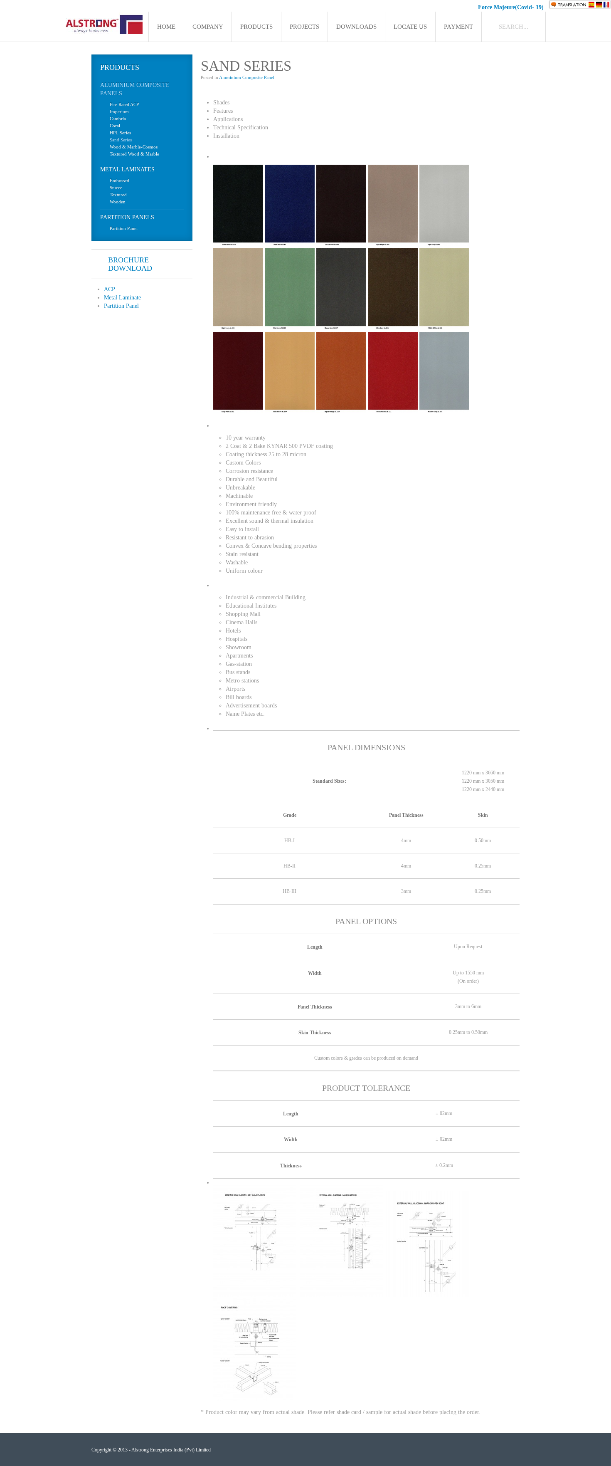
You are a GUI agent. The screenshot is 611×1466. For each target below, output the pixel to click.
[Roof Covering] (254, 1398)
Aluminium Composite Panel (246, 77)
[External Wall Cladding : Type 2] (341, 1294)
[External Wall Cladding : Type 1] (254, 1294)
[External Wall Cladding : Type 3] (427, 1294)
